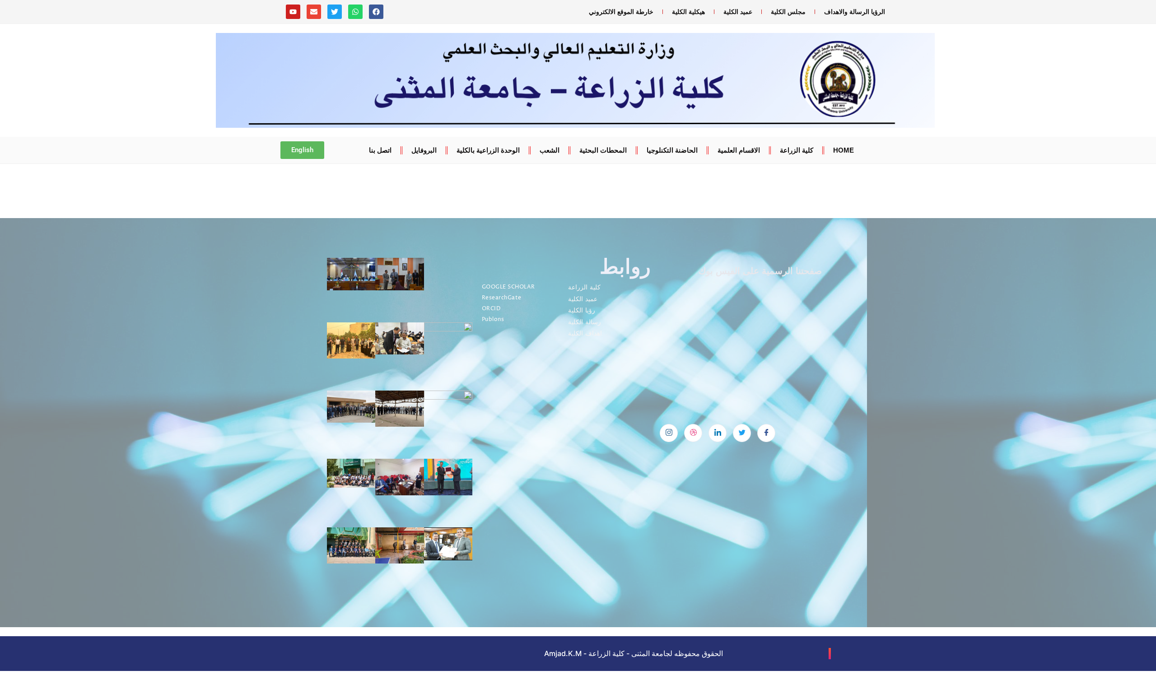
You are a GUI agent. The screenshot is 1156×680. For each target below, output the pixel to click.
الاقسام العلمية (739, 150)
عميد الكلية (737, 11)
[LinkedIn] (718, 433)
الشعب (549, 150)
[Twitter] (742, 433)
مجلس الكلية (788, 11)
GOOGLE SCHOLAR (508, 287)
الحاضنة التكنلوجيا (672, 150)
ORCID (491, 308)
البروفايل (424, 150)
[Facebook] (766, 433)
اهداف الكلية (585, 333)
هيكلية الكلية (688, 11)
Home (843, 150)
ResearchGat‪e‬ (502, 298)
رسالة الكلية (584, 322)
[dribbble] (693, 433)
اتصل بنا (380, 150)
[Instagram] (669, 433)
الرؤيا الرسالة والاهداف (854, 11)
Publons (493, 319)
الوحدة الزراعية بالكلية (488, 150)
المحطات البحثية (603, 150)
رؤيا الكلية (581, 310)
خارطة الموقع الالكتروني (621, 11)
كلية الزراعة (796, 150)
